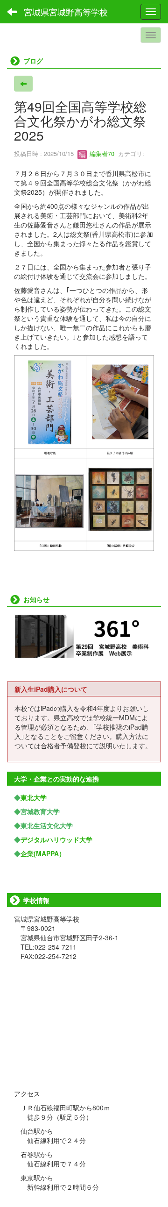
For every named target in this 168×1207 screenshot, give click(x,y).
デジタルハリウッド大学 (56, 839)
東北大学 (34, 797)
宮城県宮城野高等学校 (66, 12)
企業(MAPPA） (43, 853)
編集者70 (101, 153)
